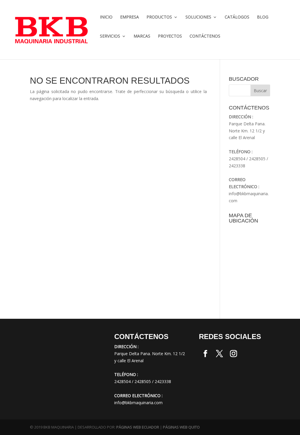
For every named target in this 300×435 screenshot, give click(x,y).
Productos (159, 17)
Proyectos (170, 36)
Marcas (142, 36)
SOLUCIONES (198, 17)
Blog (262, 17)
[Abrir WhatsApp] (14, 420)
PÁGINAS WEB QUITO (181, 427)
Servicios (110, 36)
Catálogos (237, 17)
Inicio (106, 17)
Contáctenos (205, 36)
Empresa (129, 17)
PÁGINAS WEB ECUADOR (137, 427)
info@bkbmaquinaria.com (138, 402)
